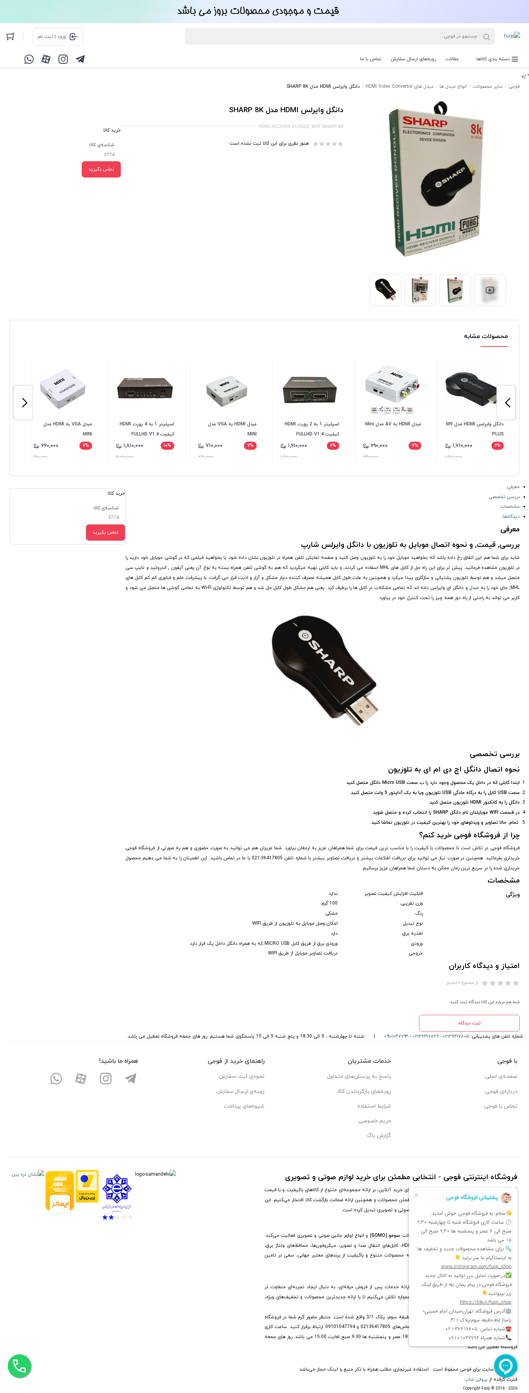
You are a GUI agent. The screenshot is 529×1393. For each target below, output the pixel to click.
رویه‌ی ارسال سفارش (240, 1091)
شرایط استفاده (374, 1106)
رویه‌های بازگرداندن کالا (364, 1091)
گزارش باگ (379, 1135)
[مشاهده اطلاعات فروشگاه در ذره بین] (28, 1197)
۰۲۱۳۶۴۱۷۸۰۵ (456, 1036)
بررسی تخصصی (504, 497)
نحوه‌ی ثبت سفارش (241, 1076)
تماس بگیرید (101, 169)
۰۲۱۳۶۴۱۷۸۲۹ (425, 1036)
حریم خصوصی (374, 1121)
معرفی (513, 487)
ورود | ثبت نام (52, 37)
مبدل (474, 588)
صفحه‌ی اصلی (501, 1076)
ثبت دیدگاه (469, 1023)
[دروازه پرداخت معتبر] (87, 1197)
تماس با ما (370, 59)
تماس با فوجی (500, 1106)
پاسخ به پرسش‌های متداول (359, 1076)
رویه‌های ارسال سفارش (413, 59)
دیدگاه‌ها (511, 517)
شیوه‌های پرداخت (244, 1106)
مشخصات (510, 507)
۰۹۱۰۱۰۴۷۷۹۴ (396, 1036)
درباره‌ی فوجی (501, 1091)
